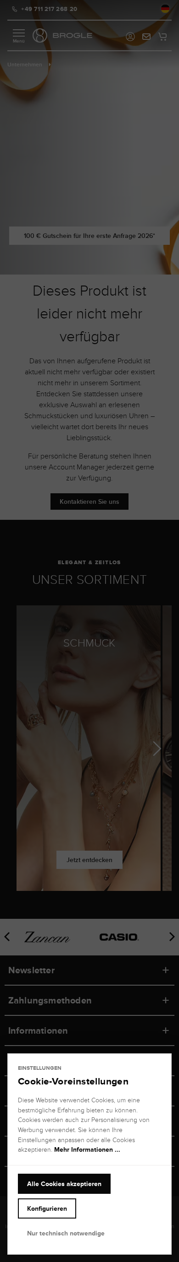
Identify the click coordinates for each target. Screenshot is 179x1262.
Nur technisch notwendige (66, 1233)
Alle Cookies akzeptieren (64, 1183)
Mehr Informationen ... (87, 1149)
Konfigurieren (47, 1208)
